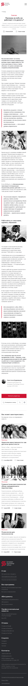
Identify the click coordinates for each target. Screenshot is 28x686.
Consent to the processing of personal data (12, 677)
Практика (14, 15)
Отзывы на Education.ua (7, 631)
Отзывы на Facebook (6, 628)
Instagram (4, 641)
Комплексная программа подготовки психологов (11, 588)
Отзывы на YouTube (6, 633)
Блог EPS (3, 618)
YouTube (3, 646)
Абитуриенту (5, 602)
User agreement (5, 683)
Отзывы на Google (6, 626)
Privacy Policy (4, 680)
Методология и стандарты (8, 574)
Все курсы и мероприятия (8, 591)
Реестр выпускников (7, 604)
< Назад (3, 11)
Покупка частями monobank (9, 579)
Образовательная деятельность (10, 599)
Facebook (4, 643)
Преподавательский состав (8, 576)
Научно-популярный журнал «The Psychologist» (9, 614)
